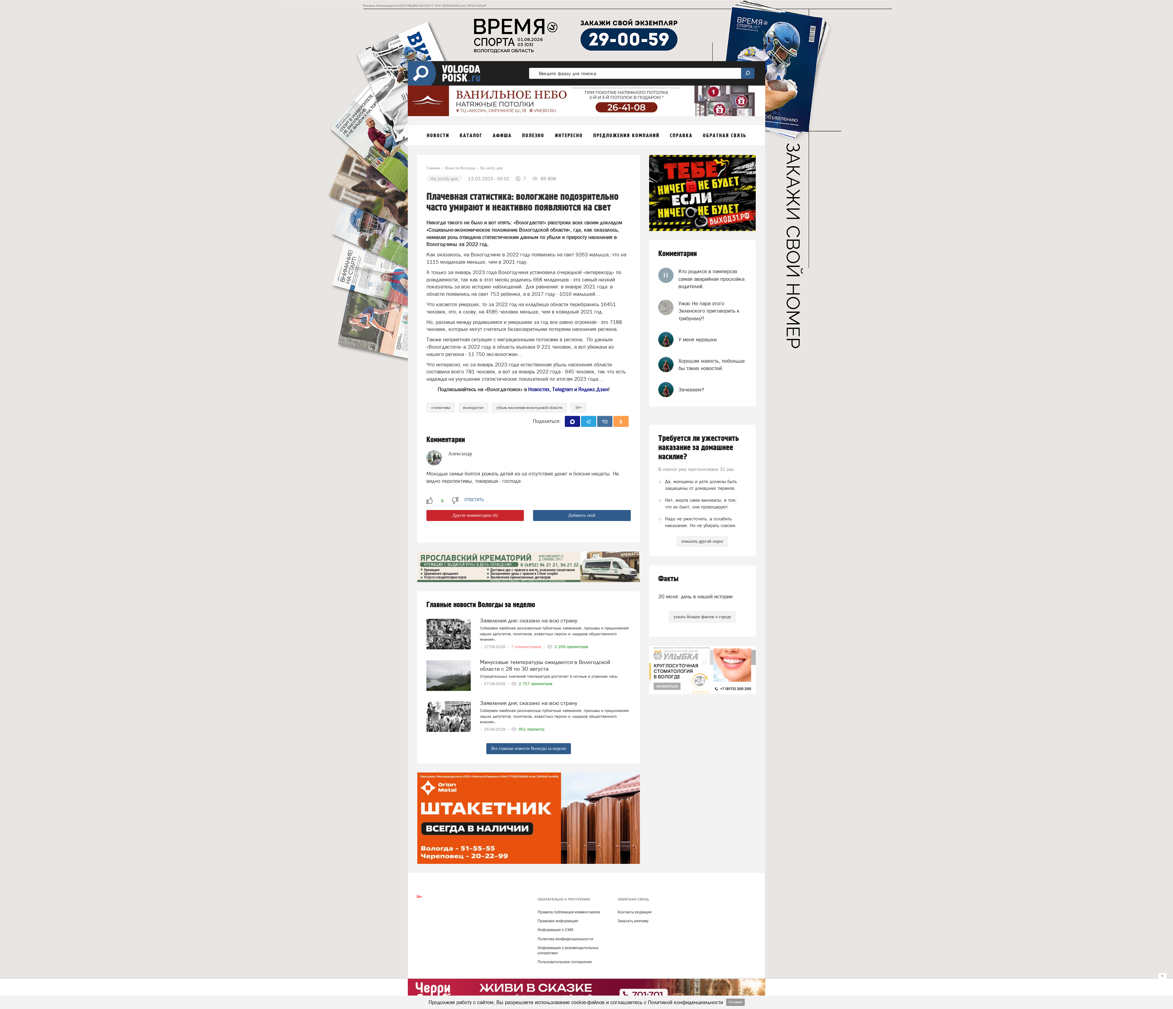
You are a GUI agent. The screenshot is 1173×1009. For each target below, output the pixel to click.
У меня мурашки (697, 339)
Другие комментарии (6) (475, 515)
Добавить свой (581, 515)
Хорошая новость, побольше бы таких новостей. (711, 364)
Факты (668, 578)
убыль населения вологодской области (529, 407)
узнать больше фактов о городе (702, 617)
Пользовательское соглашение (565, 962)
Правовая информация (558, 921)
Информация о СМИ (555, 930)
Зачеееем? (691, 390)
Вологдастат (473, 407)
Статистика (440, 407)
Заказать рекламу (633, 921)
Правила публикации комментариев (569, 912)
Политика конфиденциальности (565, 939)
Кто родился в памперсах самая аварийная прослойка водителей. (711, 278)
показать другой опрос (702, 541)
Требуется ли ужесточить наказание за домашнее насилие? (698, 447)
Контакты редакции (635, 912)
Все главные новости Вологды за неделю (528, 748)
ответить (474, 499)
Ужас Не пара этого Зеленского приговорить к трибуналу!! (709, 310)
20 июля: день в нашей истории (695, 596)
